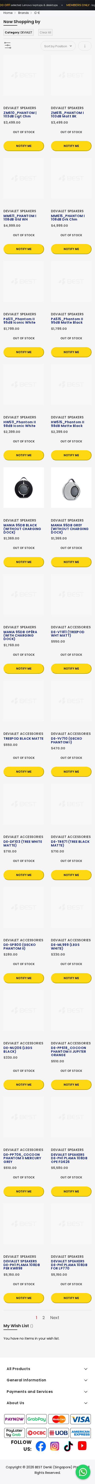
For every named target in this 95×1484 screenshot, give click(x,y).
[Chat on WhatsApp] (83, 1472)
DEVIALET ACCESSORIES (71, 627)
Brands (23, 13)
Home (8, 13)
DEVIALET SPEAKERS (19, 108)
